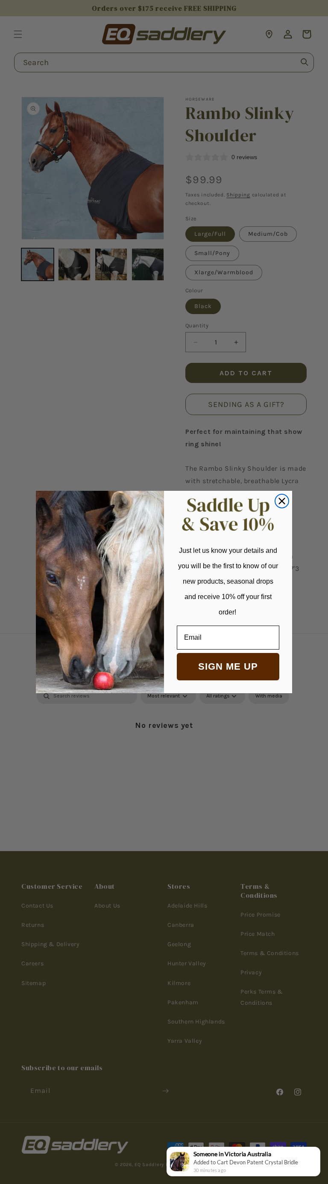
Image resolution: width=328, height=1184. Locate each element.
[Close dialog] (282, 501)
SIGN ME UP (228, 666)
